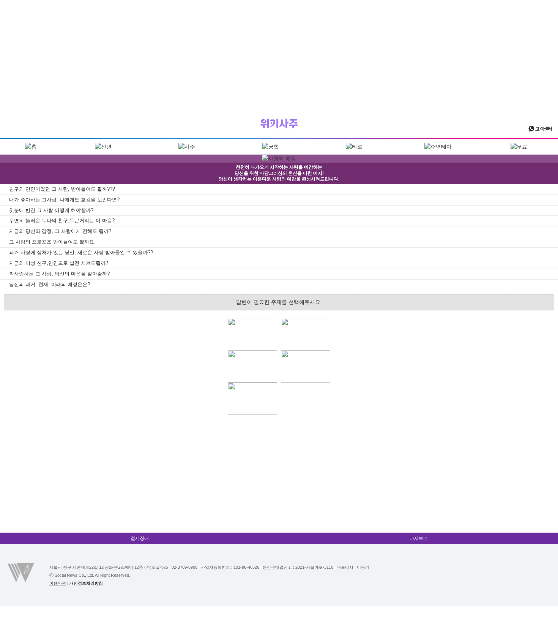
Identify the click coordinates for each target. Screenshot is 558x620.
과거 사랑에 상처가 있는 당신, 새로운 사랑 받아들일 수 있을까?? (81, 252)
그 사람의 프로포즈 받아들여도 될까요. (52, 242)
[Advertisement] (279, 53)
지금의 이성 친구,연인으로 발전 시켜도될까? (58, 263)
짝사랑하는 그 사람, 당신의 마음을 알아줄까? (59, 274)
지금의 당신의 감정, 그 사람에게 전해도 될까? (60, 231)
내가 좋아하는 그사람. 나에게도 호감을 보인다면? (64, 199)
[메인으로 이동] (279, 123)
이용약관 (57, 583)
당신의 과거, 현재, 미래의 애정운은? (49, 284)
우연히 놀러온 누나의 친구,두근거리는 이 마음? (62, 220)
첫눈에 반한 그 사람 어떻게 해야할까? (51, 210)
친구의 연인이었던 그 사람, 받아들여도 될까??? (62, 189)
